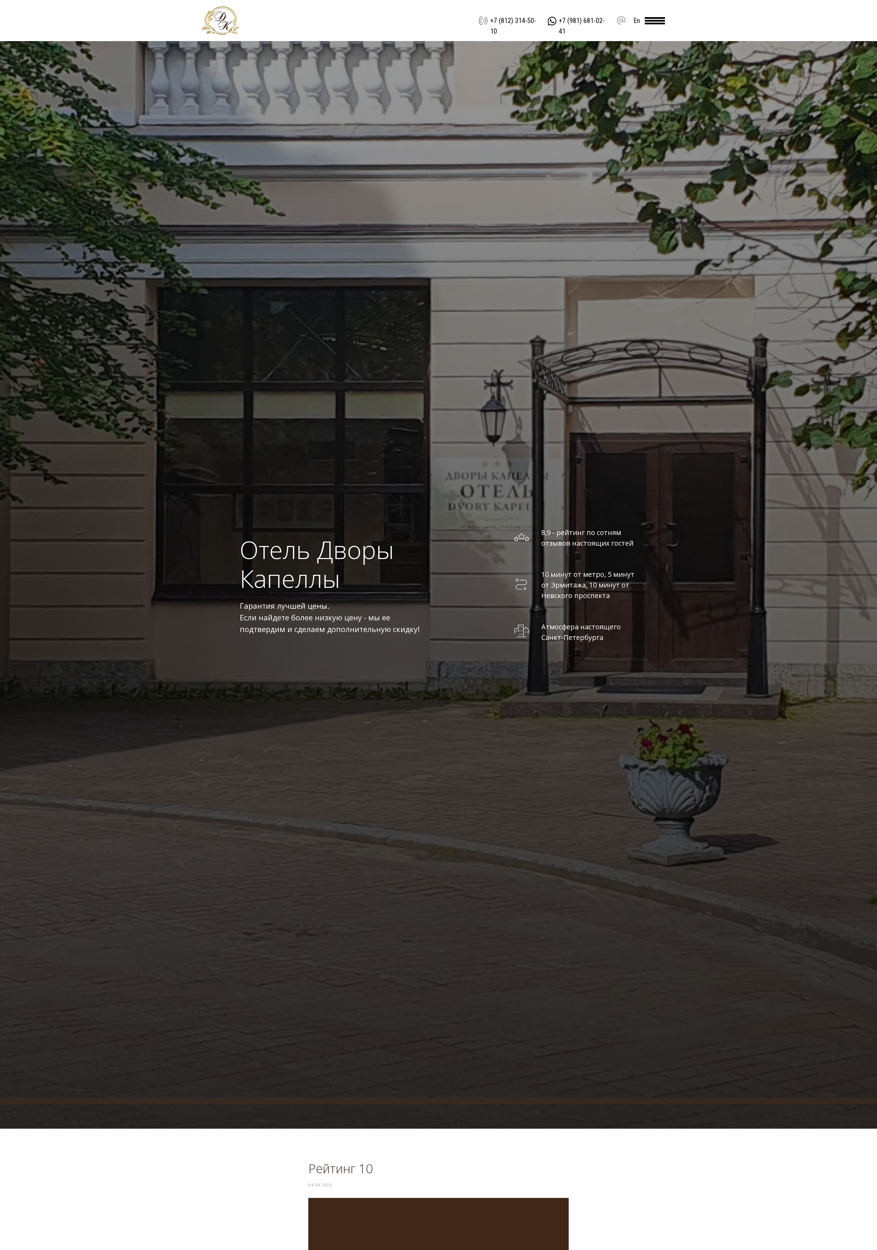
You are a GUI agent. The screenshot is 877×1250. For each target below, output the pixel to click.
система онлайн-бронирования (269, 1101)
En (636, 20)
